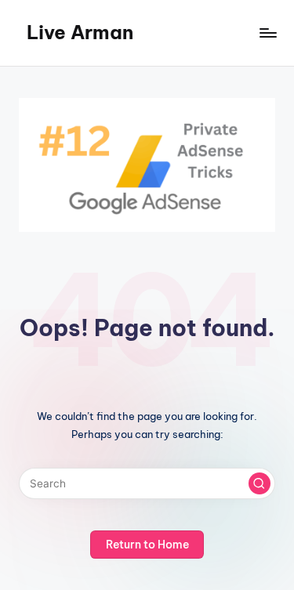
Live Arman (80, 32)
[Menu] (267, 32)
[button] (259, 483)
